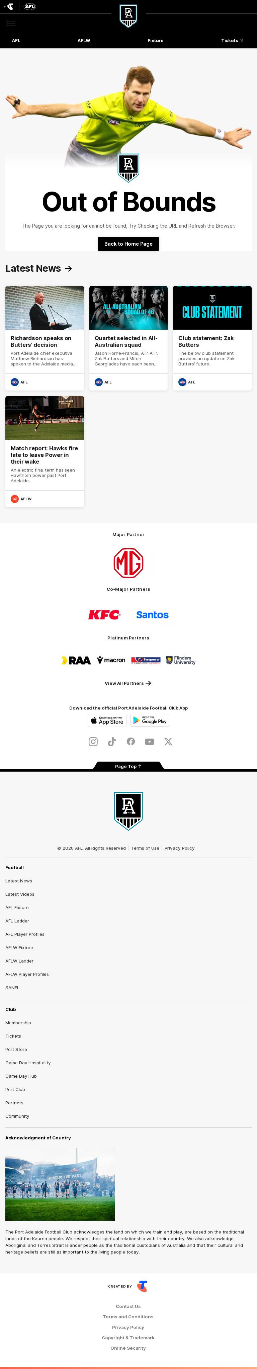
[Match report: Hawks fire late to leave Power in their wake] (44, 451)
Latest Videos (19, 894)
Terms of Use (145, 848)
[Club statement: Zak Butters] (212, 338)
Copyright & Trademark (128, 1338)
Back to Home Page (128, 244)
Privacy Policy (180, 848)
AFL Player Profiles (25, 934)
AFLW (84, 40)
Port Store (16, 1049)
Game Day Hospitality (28, 1062)
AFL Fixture (17, 907)
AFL (16, 40)
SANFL (12, 987)
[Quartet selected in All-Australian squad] (128, 338)
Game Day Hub (21, 1076)
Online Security (128, 1348)
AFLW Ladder (19, 961)
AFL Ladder (17, 920)
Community (17, 1116)
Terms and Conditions (128, 1317)
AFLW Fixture (19, 947)
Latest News (18, 880)
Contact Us (128, 1306)
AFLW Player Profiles (27, 974)
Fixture (156, 40)
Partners (14, 1102)
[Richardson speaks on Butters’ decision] (44, 338)
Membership (18, 1022)
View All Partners (124, 683)
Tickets (229, 40)
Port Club (15, 1089)
